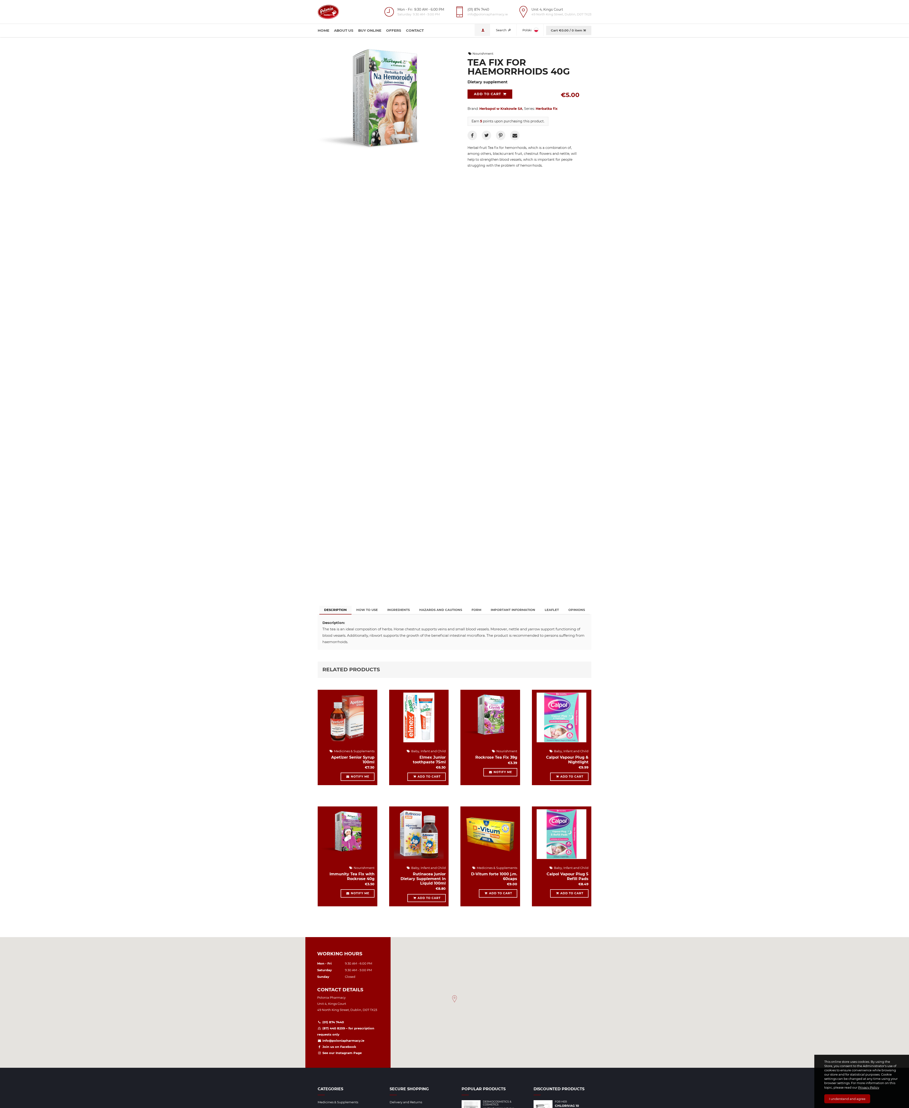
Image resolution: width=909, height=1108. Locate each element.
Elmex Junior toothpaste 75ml (429, 759)
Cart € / (566, 30)
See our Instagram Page (341, 1053)
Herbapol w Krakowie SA (500, 109)
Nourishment (482, 53)
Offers (393, 30)
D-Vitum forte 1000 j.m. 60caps (494, 876)
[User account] (482, 30)
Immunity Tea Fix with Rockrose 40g (352, 876)
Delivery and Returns (406, 1102)
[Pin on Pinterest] (500, 135)
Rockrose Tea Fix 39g (496, 757)
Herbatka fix (546, 109)
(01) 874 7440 (332, 1022)
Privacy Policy (868, 1087)
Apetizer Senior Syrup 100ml (352, 759)
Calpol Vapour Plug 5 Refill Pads (567, 876)
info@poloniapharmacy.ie (342, 1040)
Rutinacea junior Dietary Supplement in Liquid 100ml (423, 878)
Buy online (369, 30)
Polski (527, 30)
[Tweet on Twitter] (486, 135)
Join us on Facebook (338, 1047)
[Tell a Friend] (515, 135)
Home (323, 30)
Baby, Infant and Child (428, 751)
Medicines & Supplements (353, 751)
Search (501, 30)
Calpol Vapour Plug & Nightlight (567, 759)
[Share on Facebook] (472, 135)
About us (343, 30)
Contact (415, 30)
